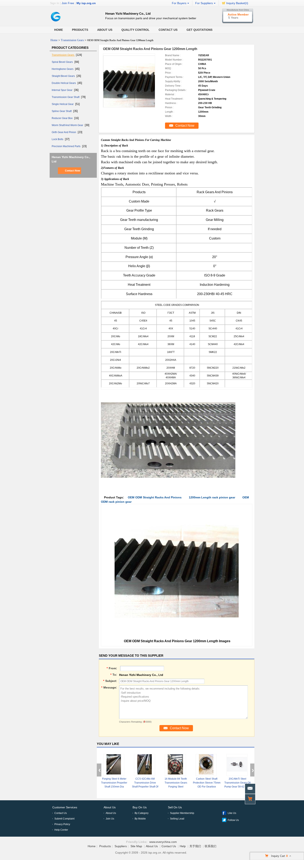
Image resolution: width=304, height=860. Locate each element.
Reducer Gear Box (62, 118)
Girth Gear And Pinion (64, 132)
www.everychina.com (163, 841)
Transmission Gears (72, 40)
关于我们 (195, 846)
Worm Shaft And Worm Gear (68, 125)
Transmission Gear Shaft (66, 97)
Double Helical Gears (64, 83)
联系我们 (210, 846)
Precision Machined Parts (66, 146)
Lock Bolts (58, 139)
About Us (104, 29)
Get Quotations (199, 29)
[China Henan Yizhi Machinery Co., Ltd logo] (56, 22)
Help (183, 846)
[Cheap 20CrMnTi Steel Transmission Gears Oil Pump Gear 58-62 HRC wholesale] (237, 765)
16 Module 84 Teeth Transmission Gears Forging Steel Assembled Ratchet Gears (176, 786)
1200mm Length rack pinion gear (212, 497)
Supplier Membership (182, 813)
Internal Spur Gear (62, 90)
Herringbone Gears (63, 69)
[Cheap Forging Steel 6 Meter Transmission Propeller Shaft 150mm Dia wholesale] (113, 765)
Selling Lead (177, 818)
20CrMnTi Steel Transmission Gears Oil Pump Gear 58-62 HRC (237, 782)
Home (58, 29)
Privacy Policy (62, 824)
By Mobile (140, 818)
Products (80, 29)
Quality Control (135, 29)
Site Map (136, 846)
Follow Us (233, 820)
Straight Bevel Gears (63, 76)
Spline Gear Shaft (62, 111)
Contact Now (72, 170)
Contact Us (168, 29)
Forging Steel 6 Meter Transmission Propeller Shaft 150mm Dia (114, 782)
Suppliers (121, 846)
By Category (141, 813)
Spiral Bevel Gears (62, 62)
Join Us (110, 818)
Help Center (61, 829)
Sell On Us (175, 807)
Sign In (54, 3)
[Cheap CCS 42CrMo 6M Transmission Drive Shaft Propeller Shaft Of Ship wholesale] (144, 765)
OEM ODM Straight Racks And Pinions (155, 497)
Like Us (232, 813)
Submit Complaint (64, 818)
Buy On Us (140, 807)
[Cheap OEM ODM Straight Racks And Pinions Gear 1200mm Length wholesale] (134, 87)
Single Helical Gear (63, 104)
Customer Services (64, 807)
